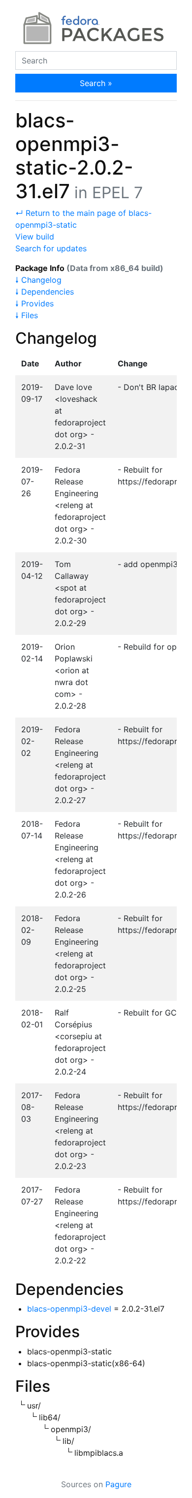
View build (34, 236)
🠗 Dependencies (44, 292)
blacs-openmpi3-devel (69, 1309)
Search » (96, 83)
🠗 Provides (34, 303)
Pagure (118, 1484)
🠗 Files (26, 315)
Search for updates (51, 248)
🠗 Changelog (38, 280)
